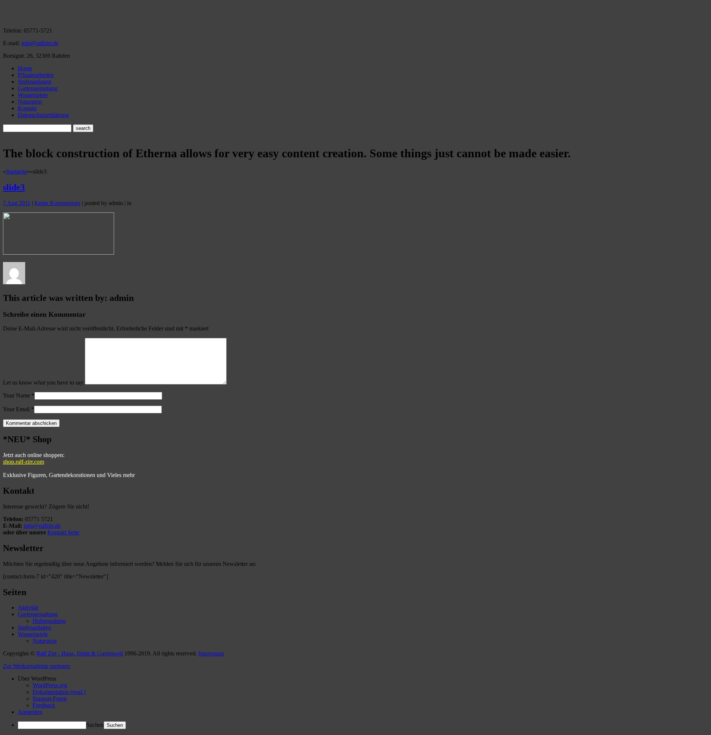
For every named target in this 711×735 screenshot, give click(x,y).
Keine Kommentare (57, 203)
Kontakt (27, 108)
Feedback (44, 705)
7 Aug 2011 (16, 203)
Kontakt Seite (63, 532)
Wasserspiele (33, 95)
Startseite (16, 171)
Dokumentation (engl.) (59, 692)
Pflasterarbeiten (36, 75)
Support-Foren (50, 698)
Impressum (211, 653)
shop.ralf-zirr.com (23, 462)
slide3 (14, 187)
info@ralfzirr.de (40, 43)
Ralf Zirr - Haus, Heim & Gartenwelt (79, 653)
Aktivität (28, 607)
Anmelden (30, 712)
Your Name (16, 395)
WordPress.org (50, 685)
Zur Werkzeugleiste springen (36, 666)
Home (25, 68)
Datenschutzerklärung (43, 115)
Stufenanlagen (34, 81)
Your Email (16, 409)
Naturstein (30, 101)
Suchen (95, 725)
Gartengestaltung (37, 88)
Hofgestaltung (49, 621)
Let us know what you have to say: (44, 382)
